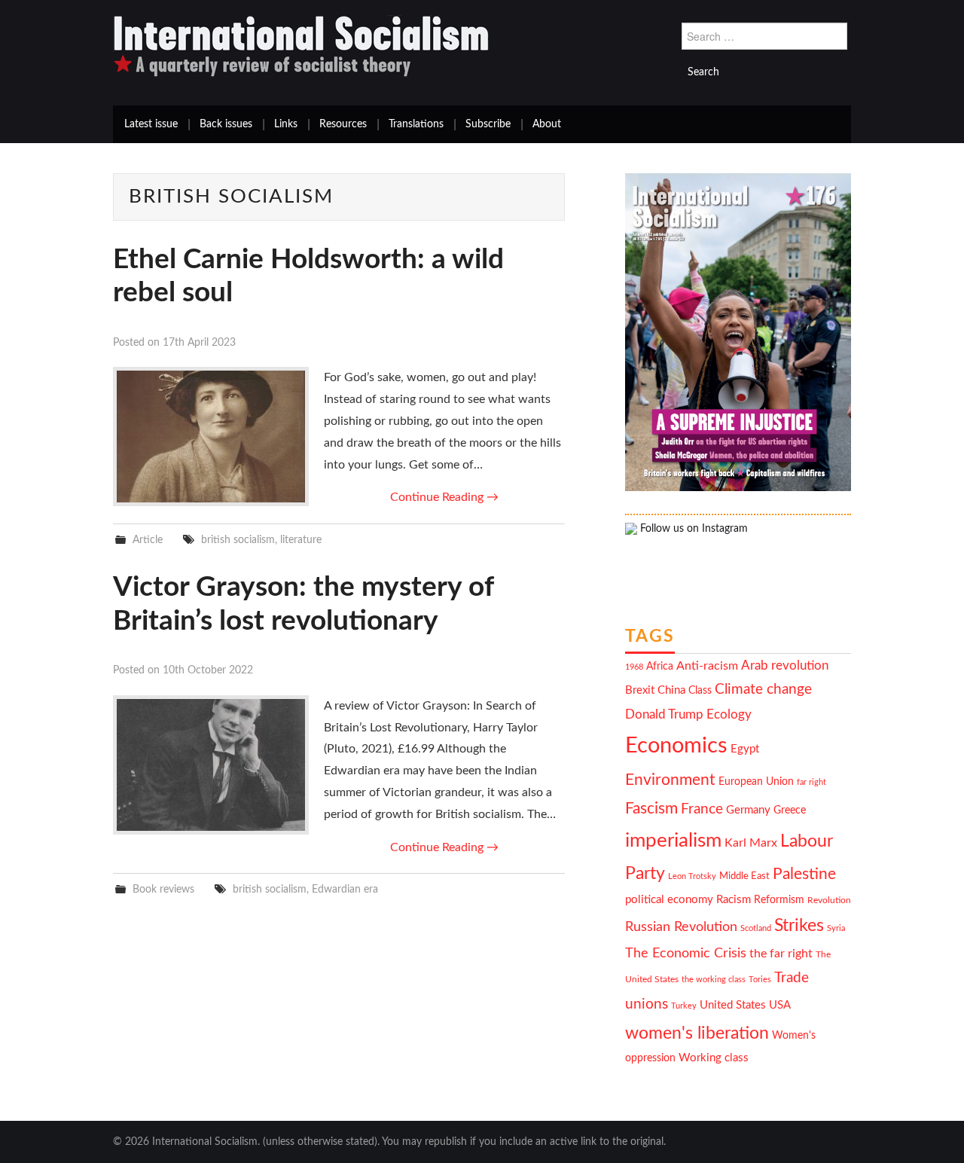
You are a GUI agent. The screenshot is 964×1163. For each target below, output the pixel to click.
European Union (756, 782)
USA (780, 1005)
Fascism (651, 809)
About (546, 124)
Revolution (829, 900)
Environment (670, 780)
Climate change (763, 689)
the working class (714, 979)
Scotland (755, 928)
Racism (733, 899)
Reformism (779, 900)
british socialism (238, 539)
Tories (760, 979)
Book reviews (163, 889)
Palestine (804, 874)
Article (148, 539)
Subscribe (488, 124)
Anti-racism (707, 666)
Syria (836, 928)
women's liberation (697, 1033)
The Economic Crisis (685, 953)
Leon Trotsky (692, 876)
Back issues (226, 124)
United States (733, 1005)
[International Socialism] (301, 46)
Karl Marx (751, 843)
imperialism (673, 840)
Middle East (744, 876)
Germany (748, 810)
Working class (714, 1058)
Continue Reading (444, 497)
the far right (781, 954)
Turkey (684, 1006)
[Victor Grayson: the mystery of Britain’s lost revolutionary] (211, 765)
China (671, 690)
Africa (659, 666)
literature (301, 539)
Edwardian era (345, 889)
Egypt (745, 749)
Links (285, 124)
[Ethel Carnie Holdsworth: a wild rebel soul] (211, 436)
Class (700, 690)
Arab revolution (784, 665)
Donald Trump (664, 715)
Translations (416, 124)
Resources (343, 124)
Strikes (799, 925)
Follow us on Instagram (692, 529)
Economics (676, 745)
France (702, 809)
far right (811, 782)
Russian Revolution (681, 927)
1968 (634, 667)
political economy (669, 899)
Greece (789, 810)
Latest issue (151, 124)
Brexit (639, 690)
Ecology (729, 714)
